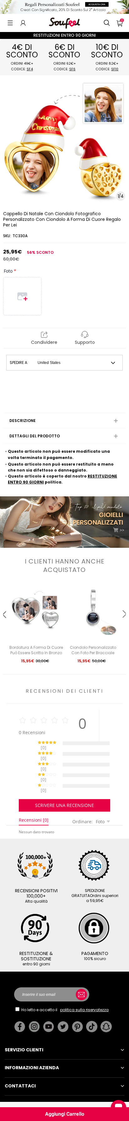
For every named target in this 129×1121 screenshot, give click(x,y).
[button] (10, 23)
